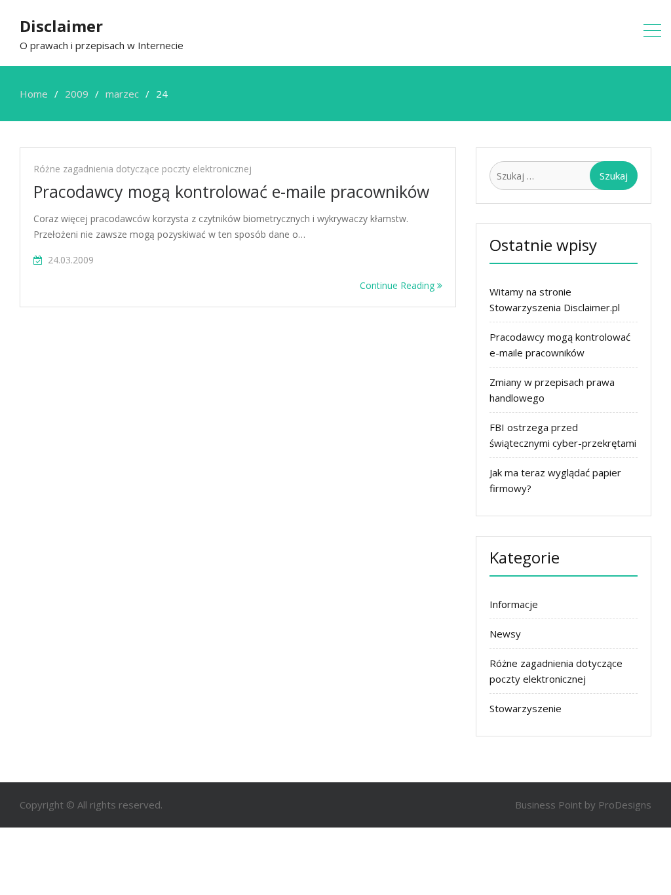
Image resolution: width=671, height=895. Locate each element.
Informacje (513, 604)
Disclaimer (61, 26)
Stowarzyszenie (525, 708)
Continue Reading (398, 285)
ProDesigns (624, 804)
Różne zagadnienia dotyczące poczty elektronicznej (142, 168)
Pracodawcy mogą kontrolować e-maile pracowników (231, 191)
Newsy (505, 633)
